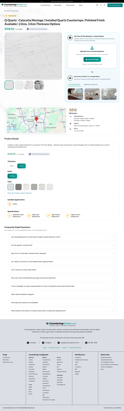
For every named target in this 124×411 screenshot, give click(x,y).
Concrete (60, 377)
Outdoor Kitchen (62, 371)
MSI (44, 395)
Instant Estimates (75, 348)
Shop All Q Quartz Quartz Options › (20, 193)
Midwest (77, 371)
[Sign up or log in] (104, 5)
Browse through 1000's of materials (60, 1)
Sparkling (59, 380)
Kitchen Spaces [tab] (74, 84)
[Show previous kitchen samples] (68, 94)
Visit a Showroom (8, 362)
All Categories (61, 385)
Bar (58, 367)
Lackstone (46, 383)
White (30, 387)
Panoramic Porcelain (49, 400)
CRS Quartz (46, 364)
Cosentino (46, 393)
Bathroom (60, 362)
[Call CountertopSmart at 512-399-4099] (97, 5)
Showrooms (70, 5)
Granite (31, 362)
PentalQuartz (46, 374)
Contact (64, 348)
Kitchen (59, 360)
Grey (30, 392)
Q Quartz (45, 376)
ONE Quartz (46, 397)
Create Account (54, 348)
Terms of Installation (107, 367)
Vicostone (46, 381)
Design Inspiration (106, 357)
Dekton (45, 367)
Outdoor (59, 369)
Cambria (45, 362)
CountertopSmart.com (10, 408)
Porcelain (31, 369)
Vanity (59, 364)
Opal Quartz (46, 371)
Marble (31, 367)
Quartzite (31, 371)
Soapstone (32, 379)
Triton (44, 388)
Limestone (32, 364)
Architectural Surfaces (81, 360)
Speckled (60, 382)
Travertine (32, 381)
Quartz (31, 360)
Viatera (45, 379)
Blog (80, 5)
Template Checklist (106, 360)
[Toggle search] (101, 5)
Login (44, 348)
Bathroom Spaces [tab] (90, 84)
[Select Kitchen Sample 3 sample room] (109, 94)
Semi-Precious (33, 374)
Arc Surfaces (46, 386)
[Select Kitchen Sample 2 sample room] (92, 94)
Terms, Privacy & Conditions (112, 408)
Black (30, 389)
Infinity (44, 369)
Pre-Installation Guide (107, 362)
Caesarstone (46, 360)
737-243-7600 (78, 131)
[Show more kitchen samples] (116, 94)
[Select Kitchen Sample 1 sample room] (75, 94)
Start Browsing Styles (115, 5)
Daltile (77, 374)
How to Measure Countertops (109, 364)
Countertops (45, 5)
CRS (76, 364)
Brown (30, 394)
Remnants (58, 5)
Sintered (31, 376)
